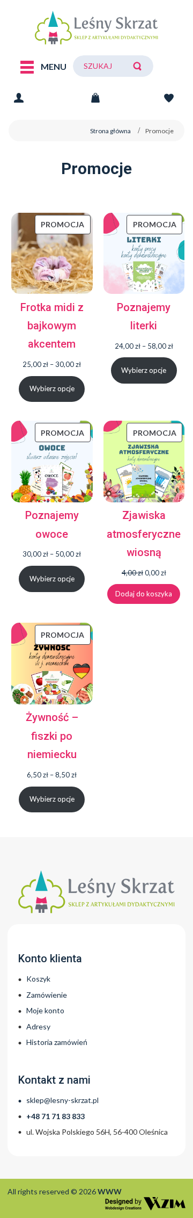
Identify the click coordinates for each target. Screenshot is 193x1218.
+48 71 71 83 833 (55, 1116)
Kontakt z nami (54, 1079)
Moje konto (45, 1010)
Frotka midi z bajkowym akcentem (52, 326)
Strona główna (110, 131)
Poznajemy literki (143, 316)
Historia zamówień (56, 1042)
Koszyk (38, 978)
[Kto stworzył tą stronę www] (145, 1203)
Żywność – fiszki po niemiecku (52, 736)
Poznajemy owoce (52, 524)
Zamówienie (46, 994)
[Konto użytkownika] (19, 96)
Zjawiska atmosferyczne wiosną (144, 534)
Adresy (38, 1026)
